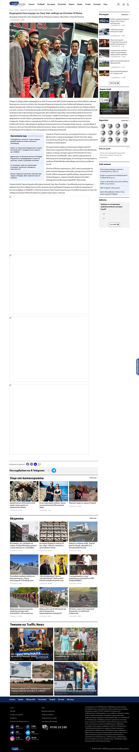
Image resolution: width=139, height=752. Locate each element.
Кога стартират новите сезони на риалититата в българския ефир (52, 505)
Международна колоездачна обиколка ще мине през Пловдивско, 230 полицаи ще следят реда (21, 611)
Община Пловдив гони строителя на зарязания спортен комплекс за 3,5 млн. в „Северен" (30, 689)
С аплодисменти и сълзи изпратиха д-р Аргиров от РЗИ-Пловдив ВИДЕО (81, 578)
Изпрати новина (137, 367)
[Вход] (118, 5)
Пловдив (40, 4)
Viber (31, 464)
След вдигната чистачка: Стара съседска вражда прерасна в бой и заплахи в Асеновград (118, 54)
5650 (21, 616)
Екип (43, 708)
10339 (50, 583)
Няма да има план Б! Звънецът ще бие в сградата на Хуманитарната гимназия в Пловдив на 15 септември (52, 611)
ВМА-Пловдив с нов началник (110, 188)
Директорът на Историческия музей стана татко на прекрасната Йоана (22, 505)
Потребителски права (49, 718)
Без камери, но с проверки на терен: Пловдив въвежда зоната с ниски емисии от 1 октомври (23, 545)
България (51, 4)
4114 (80, 506)
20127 (111, 113)
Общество (30, 699)
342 (123, 46)
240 (123, 25)
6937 (80, 616)
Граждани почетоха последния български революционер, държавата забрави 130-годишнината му (72, 654)
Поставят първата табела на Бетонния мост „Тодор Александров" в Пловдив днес (22, 578)
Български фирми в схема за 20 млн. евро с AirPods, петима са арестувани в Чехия (51, 545)
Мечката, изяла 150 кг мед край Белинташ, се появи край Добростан (81, 611)
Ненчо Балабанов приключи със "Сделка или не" (119, 72)
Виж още (113, 83)
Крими (79, 4)
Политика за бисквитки (49, 722)
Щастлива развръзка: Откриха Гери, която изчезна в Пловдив (112, 193)
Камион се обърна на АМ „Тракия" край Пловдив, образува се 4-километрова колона (82, 545)
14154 (66, 694)
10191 (66, 659)
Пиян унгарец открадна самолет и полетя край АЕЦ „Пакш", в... (111, 170)
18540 (22, 694)
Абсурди (70, 699)
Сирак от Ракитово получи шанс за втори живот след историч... (114, 183)
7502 (21, 510)
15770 (22, 659)
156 (123, 36)
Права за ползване (48, 715)
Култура (97, 4)
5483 (50, 510)
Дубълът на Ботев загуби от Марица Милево (120, 62)
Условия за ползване (16, 715)
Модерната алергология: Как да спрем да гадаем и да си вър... (114, 110)
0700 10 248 (58, 727)
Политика (62, 4)
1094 (123, 78)
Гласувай (113, 225)
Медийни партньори (48, 711)
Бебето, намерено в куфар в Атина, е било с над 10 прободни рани (119, 21)
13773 (21, 551)
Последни (103, 14)
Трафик (52, 699)
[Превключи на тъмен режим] (128, 4)
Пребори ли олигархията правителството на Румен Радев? (111, 206)
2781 (50, 616)
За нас (12, 708)
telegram (35, 464)
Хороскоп (103, 120)
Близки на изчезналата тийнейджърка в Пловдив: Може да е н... (113, 177)
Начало (31, 4)
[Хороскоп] (114, 143)
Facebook (27, 464)
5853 (50, 551)
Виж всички (93, 478)
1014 (123, 57)
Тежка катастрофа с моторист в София (117, 31)
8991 (21, 583)
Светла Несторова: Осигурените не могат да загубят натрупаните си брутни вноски (118, 43)
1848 (80, 551)
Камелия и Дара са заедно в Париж (82, 503)
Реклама (12, 711)
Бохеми (61, 699)
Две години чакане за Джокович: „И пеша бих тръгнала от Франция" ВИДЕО (30, 655)
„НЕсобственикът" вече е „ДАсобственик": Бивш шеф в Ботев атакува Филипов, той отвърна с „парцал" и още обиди (52, 578)
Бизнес (71, 4)
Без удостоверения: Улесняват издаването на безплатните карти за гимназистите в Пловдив (75, 689)
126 (123, 67)
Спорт (88, 4)
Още (105, 4)
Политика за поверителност (19, 722)
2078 (80, 583)
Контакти (13, 718)
